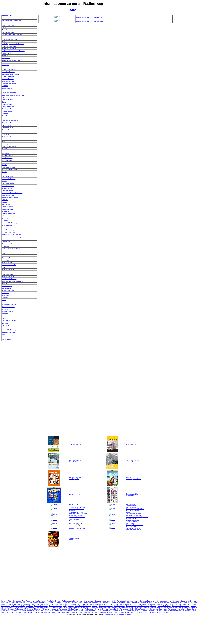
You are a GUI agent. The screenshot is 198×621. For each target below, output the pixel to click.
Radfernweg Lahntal (22, 607)
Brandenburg (6, 53)
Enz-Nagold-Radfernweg (10, 109)
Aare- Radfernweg (8, 25)
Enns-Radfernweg (8, 106)
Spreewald (5, 293)
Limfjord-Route (7, 188)
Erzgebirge (5, 113)
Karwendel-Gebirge (8, 167)
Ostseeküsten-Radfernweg (11, 248)
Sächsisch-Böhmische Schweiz (12, 281)
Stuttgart (5, 297)
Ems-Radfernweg (7, 104)
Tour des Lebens (75, 444)
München (5, 218)
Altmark (4, 30)
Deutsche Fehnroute (9, 69)
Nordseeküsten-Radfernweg (11, 237)
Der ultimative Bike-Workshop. (131, 504)
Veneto (4, 318)
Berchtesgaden (89, 601)
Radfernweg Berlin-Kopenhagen (127, 601)
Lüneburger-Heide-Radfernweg (12, 193)
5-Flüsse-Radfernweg (13, 601)
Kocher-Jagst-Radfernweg (10, 169)
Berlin (4, 41)
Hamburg (5, 144)
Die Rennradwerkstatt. (76, 505)
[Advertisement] (185, 58)
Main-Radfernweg (8, 195)
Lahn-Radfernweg (8, 176)
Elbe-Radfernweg (8, 99)
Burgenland (6, 58)
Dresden (5, 86)
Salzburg (5, 283)
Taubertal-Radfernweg (9, 304)
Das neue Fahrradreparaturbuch (133, 478)
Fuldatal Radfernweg (9, 130)
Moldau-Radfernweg (9, 206)
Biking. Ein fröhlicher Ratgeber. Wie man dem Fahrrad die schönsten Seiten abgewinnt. (137, 514)
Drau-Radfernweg (8, 81)
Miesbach (128, 614)
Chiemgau (5, 65)
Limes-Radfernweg (8, 186)
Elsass (4, 102)
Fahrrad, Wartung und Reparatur (75, 478)
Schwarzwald (6, 288)
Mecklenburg (6, 204)
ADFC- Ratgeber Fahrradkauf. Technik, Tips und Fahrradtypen (133, 528)
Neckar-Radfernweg (8, 232)
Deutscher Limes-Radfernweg (81, 602)
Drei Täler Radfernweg (9, 83)
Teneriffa (5, 309)
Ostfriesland (6, 246)
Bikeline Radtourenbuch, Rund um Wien (89, 21)
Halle (3, 141)
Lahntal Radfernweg (9, 179)
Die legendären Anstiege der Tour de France (134, 461)
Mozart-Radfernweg (8, 213)
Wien (3, 334)
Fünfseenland (6, 125)
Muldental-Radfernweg (9, 223)
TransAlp (5, 313)
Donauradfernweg (8, 79)
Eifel (3, 97)
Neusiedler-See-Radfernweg (118, 609)
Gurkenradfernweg (55, 606)
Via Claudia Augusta (9, 320)
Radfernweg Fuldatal (18, 606)
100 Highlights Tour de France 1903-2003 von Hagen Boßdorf (135, 508)
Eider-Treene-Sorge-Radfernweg (13, 95)
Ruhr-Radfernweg (8, 269)
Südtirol (37, 612)
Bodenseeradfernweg (9, 48)
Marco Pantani (131, 444)
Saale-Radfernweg (8, 274)
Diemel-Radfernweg (8, 72)
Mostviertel (5, 211)
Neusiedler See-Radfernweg (11, 234)
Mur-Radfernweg (7, 225)
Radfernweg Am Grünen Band (72, 601)
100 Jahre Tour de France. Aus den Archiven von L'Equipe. (78, 508)
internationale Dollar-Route (101, 602)
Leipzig (4, 181)
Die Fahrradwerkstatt (76, 495)
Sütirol (4, 300)
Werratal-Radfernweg (9, 330)
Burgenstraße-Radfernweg (11, 60)
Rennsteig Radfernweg (9, 258)
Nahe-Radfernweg (8, 230)
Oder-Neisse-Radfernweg (10, 244)
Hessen (4, 148)
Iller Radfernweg (7, 155)
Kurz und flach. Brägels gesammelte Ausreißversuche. (133, 520)
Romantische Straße (9, 265)
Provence (5, 253)
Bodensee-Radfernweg (10, 46)
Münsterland (6, 220)
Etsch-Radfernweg (8, 116)
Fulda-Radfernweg (8, 127)
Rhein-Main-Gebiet (8, 260)
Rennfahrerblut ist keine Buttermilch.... (75, 461)
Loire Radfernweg (8, 190)
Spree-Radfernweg (8, 290)
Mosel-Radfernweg (8, 209)
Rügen (4, 267)
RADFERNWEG (7, 16)
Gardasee (5, 134)
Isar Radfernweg (7, 160)
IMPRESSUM (6, 339)
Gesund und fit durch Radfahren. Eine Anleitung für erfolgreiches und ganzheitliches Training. (78, 514)
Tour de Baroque (7, 311)
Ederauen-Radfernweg (9, 92)
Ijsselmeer (5, 153)
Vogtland (5, 323)
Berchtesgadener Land (10, 39)
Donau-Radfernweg (8, 76)
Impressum (109, 614)
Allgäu (4, 27)
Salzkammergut (7, 286)
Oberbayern (6, 241)
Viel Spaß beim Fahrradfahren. (74, 520)
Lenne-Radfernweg (8, 183)
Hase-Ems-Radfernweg (9, 146)
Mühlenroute (6, 216)
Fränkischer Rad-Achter (10, 120)
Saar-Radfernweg (8, 276)
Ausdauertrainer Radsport (74, 538)
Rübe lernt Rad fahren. (77, 528)
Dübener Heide (7, 88)
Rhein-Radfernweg (8, 262)
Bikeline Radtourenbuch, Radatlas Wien (89, 17)
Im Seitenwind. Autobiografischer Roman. (134, 524)
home (3, 601)
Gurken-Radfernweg (9, 137)
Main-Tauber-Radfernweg (10, 197)
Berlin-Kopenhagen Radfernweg (13, 44)
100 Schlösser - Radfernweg (11, 20)
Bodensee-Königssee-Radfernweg (13, 51)
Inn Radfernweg (7, 158)
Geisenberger (120, 614)
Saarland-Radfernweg (9, 279)
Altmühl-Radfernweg (9, 32)
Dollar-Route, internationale (11, 74)
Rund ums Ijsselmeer (106, 606)
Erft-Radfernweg (7, 111)
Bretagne (5, 55)
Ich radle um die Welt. (76, 523)
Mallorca (5, 200)
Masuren (5, 202)
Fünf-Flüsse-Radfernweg (10, 123)
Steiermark (5, 295)
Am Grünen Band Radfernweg (12, 34)
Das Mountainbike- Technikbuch (132, 494)
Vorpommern (6, 325)
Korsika (4, 172)
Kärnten (4, 165)
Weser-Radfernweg (8, 332)
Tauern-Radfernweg (8, 307)
